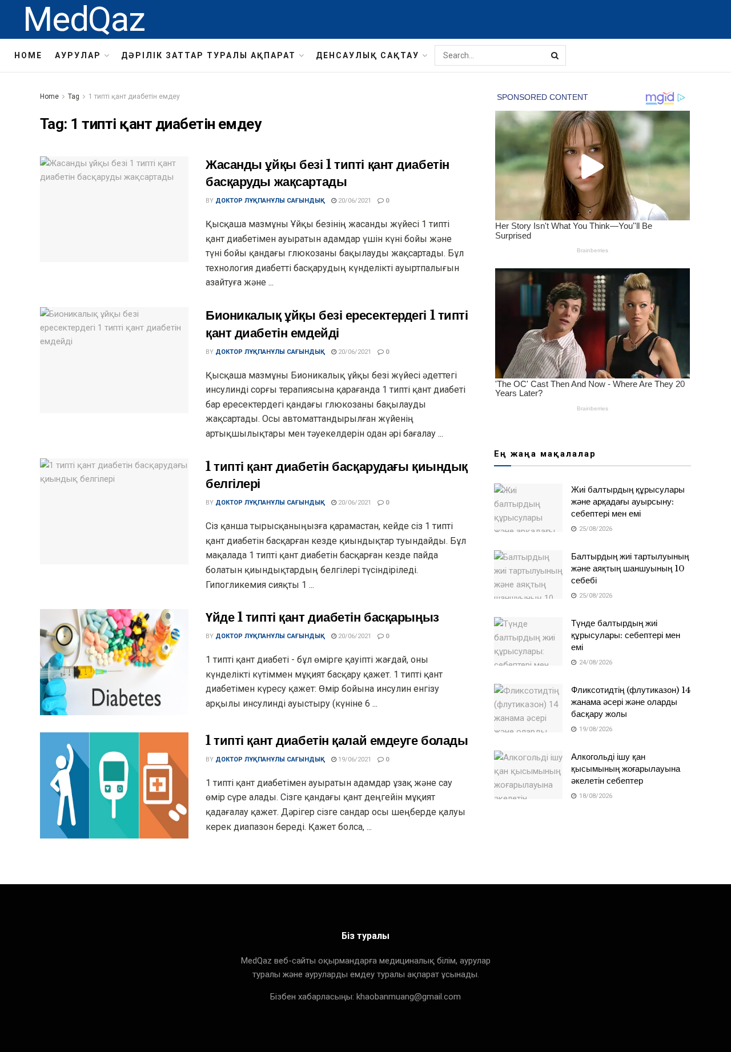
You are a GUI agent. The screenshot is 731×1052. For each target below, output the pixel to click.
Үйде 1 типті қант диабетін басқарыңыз (322, 617)
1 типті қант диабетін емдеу (134, 96)
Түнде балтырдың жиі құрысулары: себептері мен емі (625, 635)
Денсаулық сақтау (367, 55)
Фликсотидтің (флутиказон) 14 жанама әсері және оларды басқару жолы (630, 701)
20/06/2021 (353, 200)
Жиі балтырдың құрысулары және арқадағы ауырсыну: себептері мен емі (628, 501)
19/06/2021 (353, 759)
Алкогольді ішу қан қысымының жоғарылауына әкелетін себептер (625, 768)
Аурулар (78, 55)
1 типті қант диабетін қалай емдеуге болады (337, 740)
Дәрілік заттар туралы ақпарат (208, 55)
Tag (73, 96)
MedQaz (84, 19)
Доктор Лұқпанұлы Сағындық (270, 200)
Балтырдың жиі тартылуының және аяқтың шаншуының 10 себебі (630, 568)
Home (28, 55)
